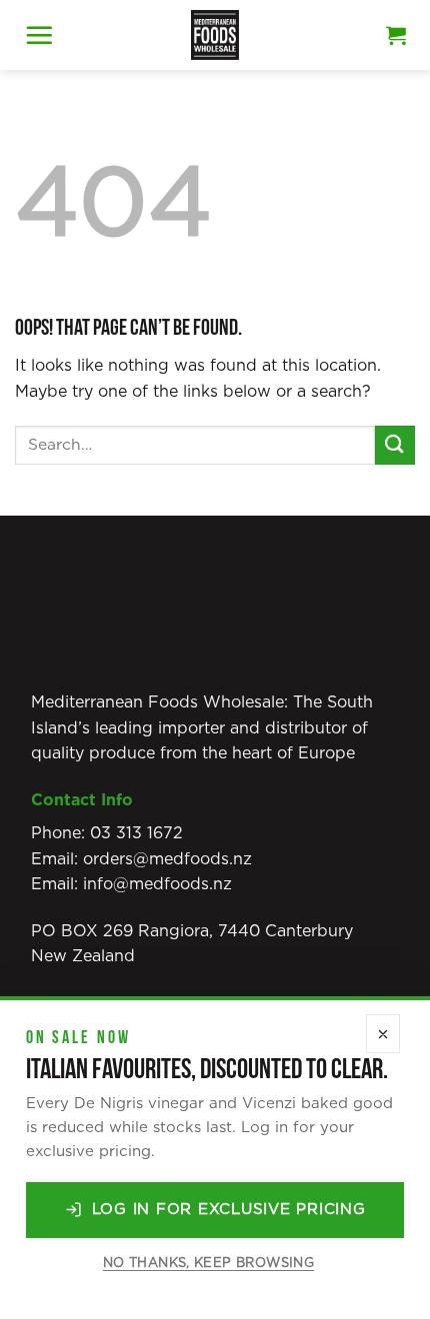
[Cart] (396, 35)
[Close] (383, 1033)
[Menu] (39, 35)
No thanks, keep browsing (208, 1263)
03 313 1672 (136, 833)
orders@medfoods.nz (167, 859)
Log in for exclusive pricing (229, 1209)
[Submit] (395, 445)
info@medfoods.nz (157, 884)
